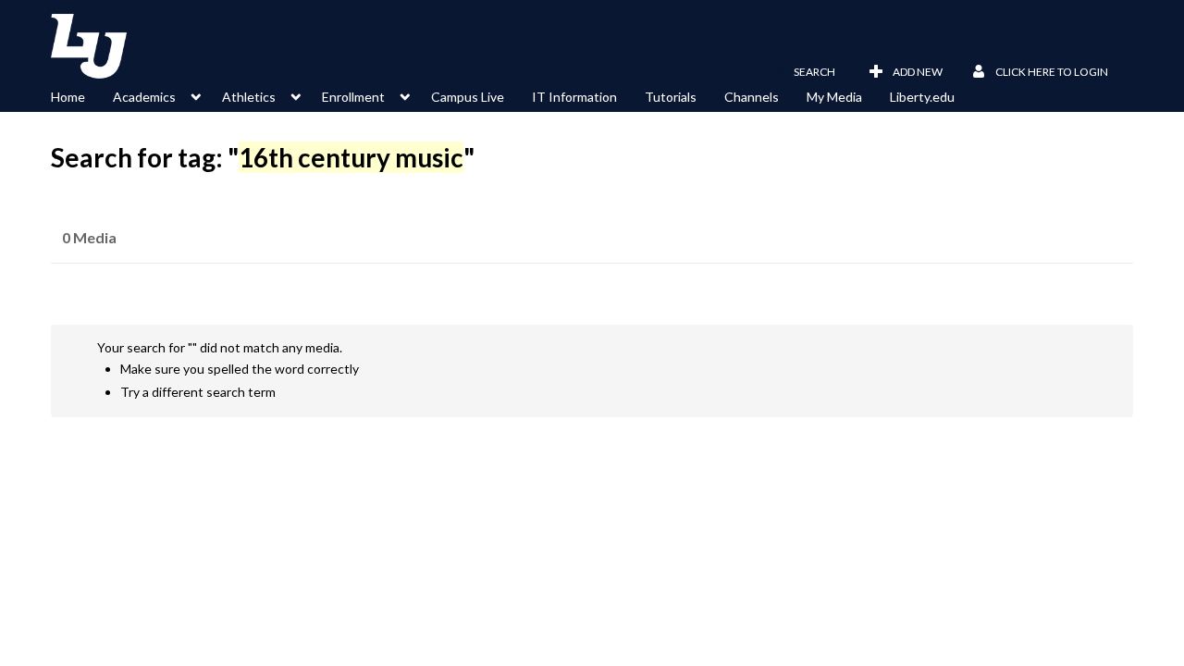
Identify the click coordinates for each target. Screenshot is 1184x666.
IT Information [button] (574, 97)
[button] (803, 72)
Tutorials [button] (671, 97)
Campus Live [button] (467, 97)
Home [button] (68, 97)
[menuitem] (82, 95)
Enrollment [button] (353, 97)
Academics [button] (144, 97)
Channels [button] (751, 97)
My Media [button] (834, 97)
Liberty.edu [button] (922, 97)
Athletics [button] (249, 97)
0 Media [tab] (89, 237)
